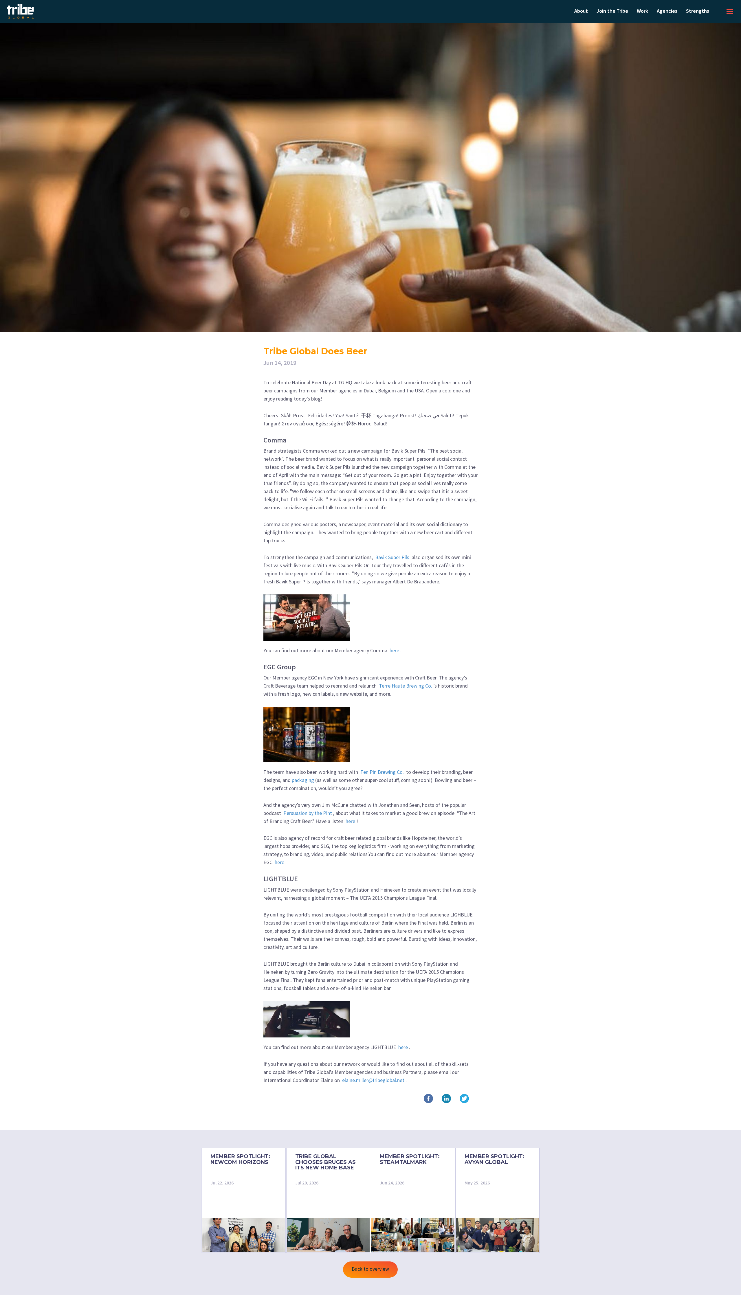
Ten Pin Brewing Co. (382, 772)
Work (642, 11)
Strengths (697, 11)
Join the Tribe (612, 11)
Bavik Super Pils (392, 557)
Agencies (667, 11)
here (394, 650)
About (581, 11)
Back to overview (370, 1268)
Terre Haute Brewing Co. (405, 685)
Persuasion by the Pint (307, 813)
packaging (303, 780)
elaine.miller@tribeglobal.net (373, 1080)
